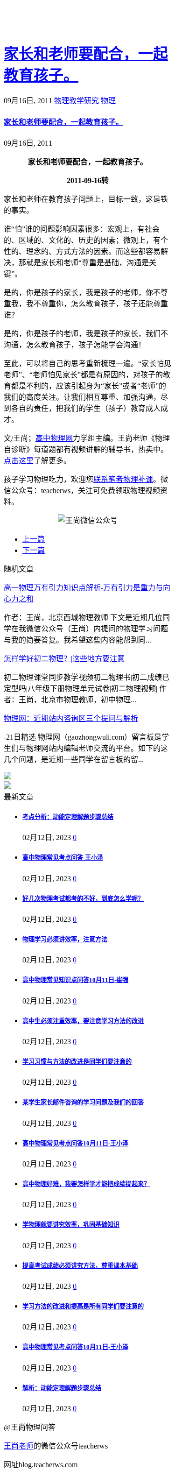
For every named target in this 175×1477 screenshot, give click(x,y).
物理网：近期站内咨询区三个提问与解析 (71, 718)
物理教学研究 (76, 101)
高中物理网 (54, 438)
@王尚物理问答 (55, 22)
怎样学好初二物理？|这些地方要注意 (64, 659)
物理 (108, 101)
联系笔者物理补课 (123, 479)
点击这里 (19, 461)
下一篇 (33, 550)
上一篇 (33, 539)
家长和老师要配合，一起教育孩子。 (63, 122)
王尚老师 (19, 1446)
